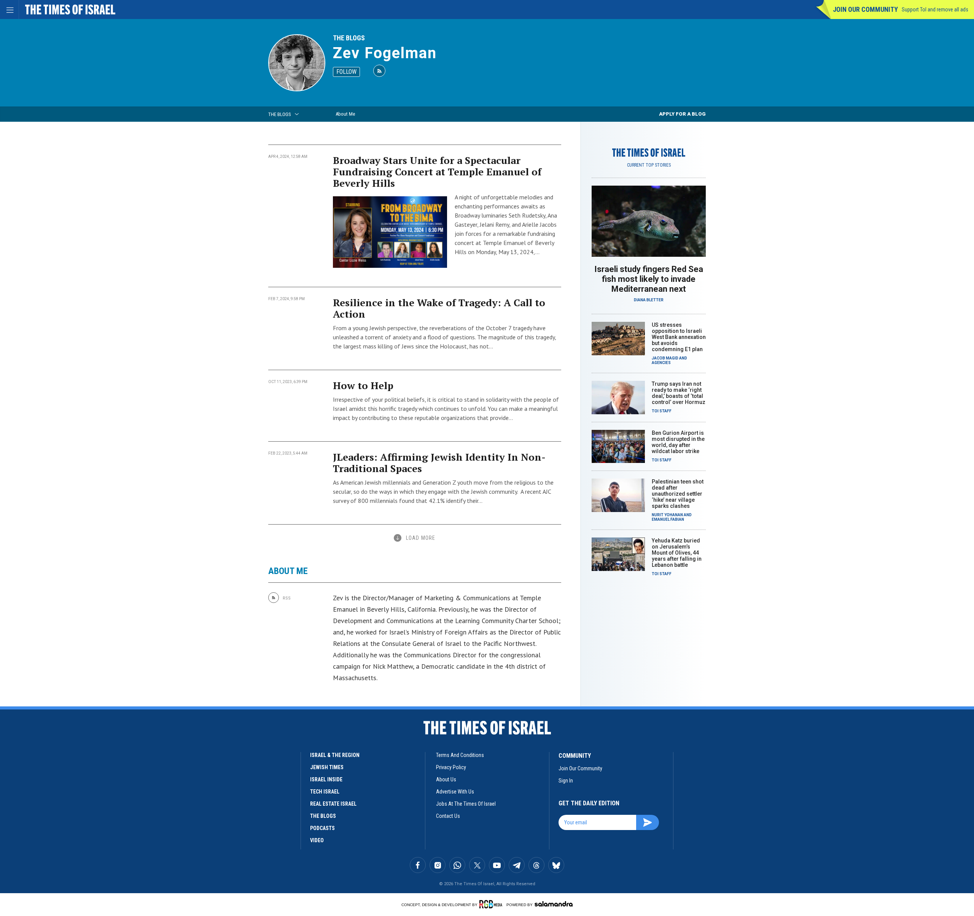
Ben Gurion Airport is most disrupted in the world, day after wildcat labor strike (678, 442)
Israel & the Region (335, 755)
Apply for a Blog (682, 114)
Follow (346, 71)
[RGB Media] (492, 904)
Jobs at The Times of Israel (466, 804)
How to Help (363, 385)
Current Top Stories (649, 165)
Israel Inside (326, 779)
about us (446, 779)
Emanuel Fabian (668, 519)
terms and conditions (460, 755)
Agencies (661, 363)
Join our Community (865, 9)
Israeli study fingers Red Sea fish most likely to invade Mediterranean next (648, 279)
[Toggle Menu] (9, 9)
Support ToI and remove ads (935, 9)
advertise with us (455, 792)
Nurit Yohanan (667, 515)
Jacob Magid (665, 358)
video (317, 840)
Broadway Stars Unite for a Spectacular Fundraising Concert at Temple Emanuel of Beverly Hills (437, 171)
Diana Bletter (649, 300)
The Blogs (349, 38)
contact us (448, 816)
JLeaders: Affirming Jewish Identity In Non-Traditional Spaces (439, 462)
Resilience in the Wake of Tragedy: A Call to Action (439, 308)
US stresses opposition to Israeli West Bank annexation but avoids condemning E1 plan (679, 337)
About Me (345, 114)
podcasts (322, 828)
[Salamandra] (554, 903)
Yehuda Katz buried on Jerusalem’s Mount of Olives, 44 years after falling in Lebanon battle (677, 553)
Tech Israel (324, 792)
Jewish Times (327, 767)
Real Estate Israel (333, 804)
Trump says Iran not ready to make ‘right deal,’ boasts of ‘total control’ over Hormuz (678, 393)
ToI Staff (662, 411)
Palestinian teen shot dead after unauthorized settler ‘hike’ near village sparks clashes (677, 494)
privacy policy (451, 767)
